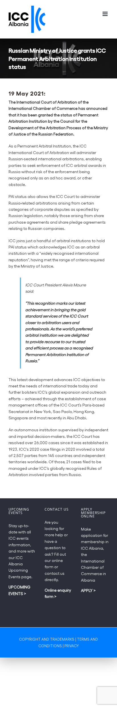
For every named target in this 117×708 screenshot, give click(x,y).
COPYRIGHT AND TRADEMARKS (46, 639)
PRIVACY (71, 646)
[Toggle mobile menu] (105, 14)
